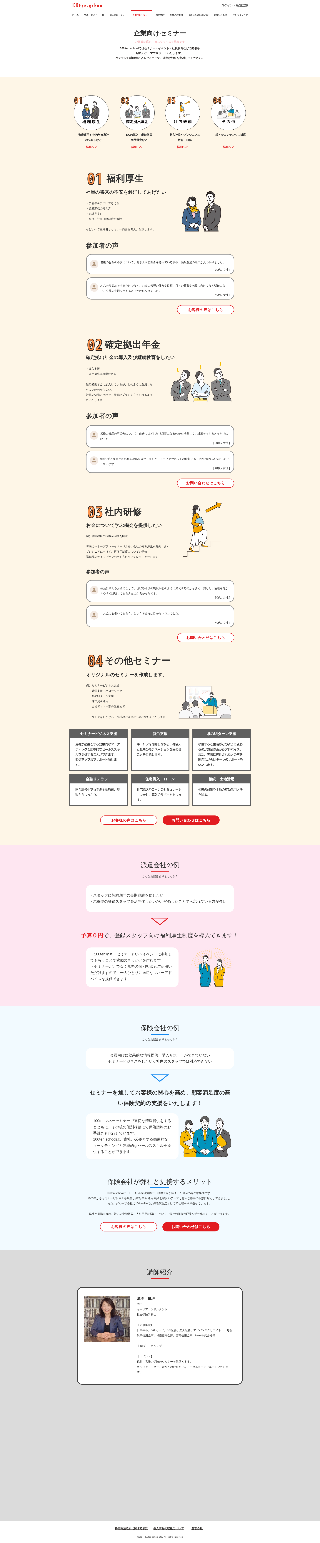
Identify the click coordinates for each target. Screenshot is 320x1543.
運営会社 (197, 1528)
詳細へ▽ (91, 146)
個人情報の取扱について (168, 1528)
